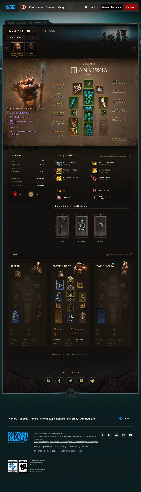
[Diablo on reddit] (92, 381)
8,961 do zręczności (20, 113)
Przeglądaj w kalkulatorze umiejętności (113, 156)
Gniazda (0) (14, 127)
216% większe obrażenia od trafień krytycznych (23, 133)
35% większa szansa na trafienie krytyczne (22, 122)
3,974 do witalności (17, 117)
